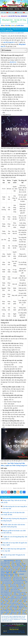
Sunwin (2, 612)
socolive (25, 597)
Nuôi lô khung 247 (14, 617)
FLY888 (15, 607)
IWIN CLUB (18, 560)
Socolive (6, 600)
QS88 (2, 584)
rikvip (21, 600)
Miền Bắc (3, 12)
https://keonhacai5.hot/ (6, 580)
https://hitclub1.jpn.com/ (6, 577)
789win (7, 612)
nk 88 (6, 606)
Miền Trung (11, 12)
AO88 (12, 610)
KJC (6, 603)
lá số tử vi (13, 62)
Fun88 (13, 563)
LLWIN (2, 597)
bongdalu (24, 565)
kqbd (9, 566)
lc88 (3, 601)
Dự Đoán (10, 9)
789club (13, 565)
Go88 (24, 601)
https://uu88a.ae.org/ (13, 603)
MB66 (2, 603)
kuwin (15, 601)
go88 (22, 563)
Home (4, 9)
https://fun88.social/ (5, 563)
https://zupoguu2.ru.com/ (6, 592)
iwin (24, 577)
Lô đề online (22, 568)
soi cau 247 (10, 619)
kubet (12, 25)
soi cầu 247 (4, 619)
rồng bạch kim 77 (18, 619)
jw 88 (15, 609)
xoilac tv (3, 589)
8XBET (12, 597)
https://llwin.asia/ (6, 595)
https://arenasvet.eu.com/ (19, 592)
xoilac (25, 607)
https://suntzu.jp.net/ (15, 591)
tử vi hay (9, 28)
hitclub (23, 610)
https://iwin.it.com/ (17, 577)
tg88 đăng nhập (22, 606)
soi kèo (10, 607)
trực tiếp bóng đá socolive (18, 588)
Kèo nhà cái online (20, 604)
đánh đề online (13, 586)
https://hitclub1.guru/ (7, 583)
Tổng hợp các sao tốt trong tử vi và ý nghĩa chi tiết (11, 32)
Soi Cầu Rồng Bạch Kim (17, 624)
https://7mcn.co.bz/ (5, 565)
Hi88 (3, 609)
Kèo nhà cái (8, 568)
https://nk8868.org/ (5, 610)
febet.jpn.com (14, 612)
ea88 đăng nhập (13, 606)
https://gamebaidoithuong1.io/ (19, 580)
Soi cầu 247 (6, 617)
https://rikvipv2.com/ (17, 578)
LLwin (7, 569)
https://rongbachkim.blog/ (15, 616)
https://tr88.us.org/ (5, 604)
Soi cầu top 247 (5, 616)
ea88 (7, 601)
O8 (24, 569)
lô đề (7, 586)
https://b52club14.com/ (18, 583)
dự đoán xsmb (8, 620)
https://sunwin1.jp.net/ (7, 581)
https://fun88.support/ (16, 562)
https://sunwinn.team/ (17, 566)
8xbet (20, 594)
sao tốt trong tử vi (9, 42)
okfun (11, 601)
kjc (3, 606)
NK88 (11, 609)
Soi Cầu (17, 9)
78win (20, 569)
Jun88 (16, 569)
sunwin (2, 568)
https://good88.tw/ (5, 591)
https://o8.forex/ (14, 589)
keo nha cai (18, 597)
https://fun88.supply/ (5, 562)
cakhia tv (8, 588)
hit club (24, 613)
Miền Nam (20, 12)
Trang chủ (3, 28)
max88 (5, 613)
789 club (4, 598)
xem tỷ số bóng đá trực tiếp (18, 595)
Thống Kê (24, 9)
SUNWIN (4, 566)
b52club (18, 563)
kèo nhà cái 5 (13, 584)
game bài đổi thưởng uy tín (14, 598)
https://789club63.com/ (6, 578)
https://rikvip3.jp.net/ (18, 581)
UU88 (15, 594)
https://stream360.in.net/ (6, 594)
